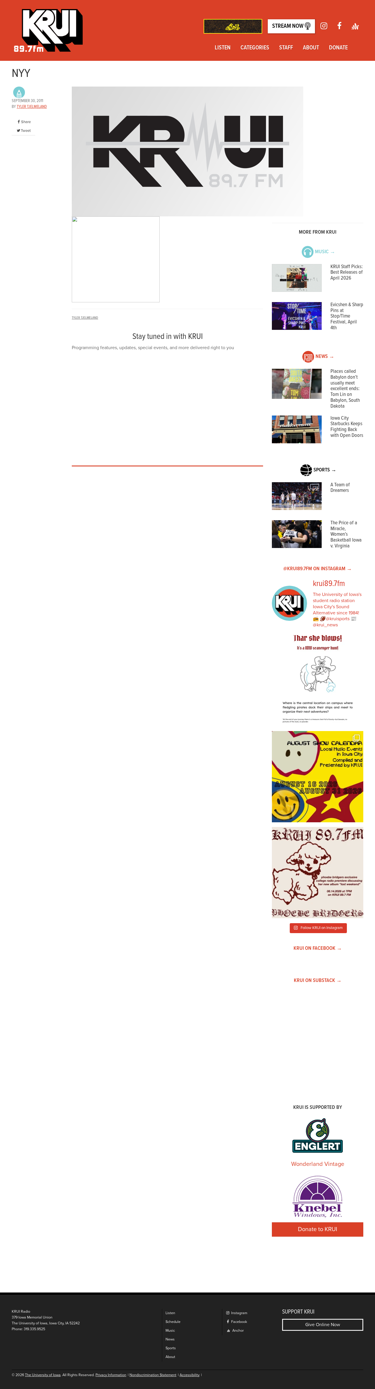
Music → (325, 252)
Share (26, 122)
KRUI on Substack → (318, 980)
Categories (255, 48)
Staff (286, 48)
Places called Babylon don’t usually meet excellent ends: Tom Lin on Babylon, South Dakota (345, 389)
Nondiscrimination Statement (152, 1375)
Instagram (238, 1313)
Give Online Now (322, 1325)
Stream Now (288, 26)
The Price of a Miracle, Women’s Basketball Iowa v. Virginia (346, 534)
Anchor (237, 1330)
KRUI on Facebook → (318, 948)
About (311, 48)
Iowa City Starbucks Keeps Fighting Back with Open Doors (346, 427)
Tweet (26, 130)
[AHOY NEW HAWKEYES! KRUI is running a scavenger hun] (317, 680)
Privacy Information (111, 1375)
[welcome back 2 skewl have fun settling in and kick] (317, 776)
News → (325, 356)
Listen (223, 48)
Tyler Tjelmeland (32, 106)
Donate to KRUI (317, 1229)
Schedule (173, 1322)
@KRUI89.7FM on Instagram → (317, 569)
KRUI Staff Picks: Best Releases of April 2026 (346, 272)
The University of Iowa (43, 1375)
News (170, 1339)
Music (170, 1330)
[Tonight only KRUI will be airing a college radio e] (317, 872)
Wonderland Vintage (317, 1164)
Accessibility (190, 1375)
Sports (171, 1348)
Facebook (238, 1322)
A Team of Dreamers (340, 488)
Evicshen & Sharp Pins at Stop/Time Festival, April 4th (346, 316)
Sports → (324, 470)
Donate (338, 48)
